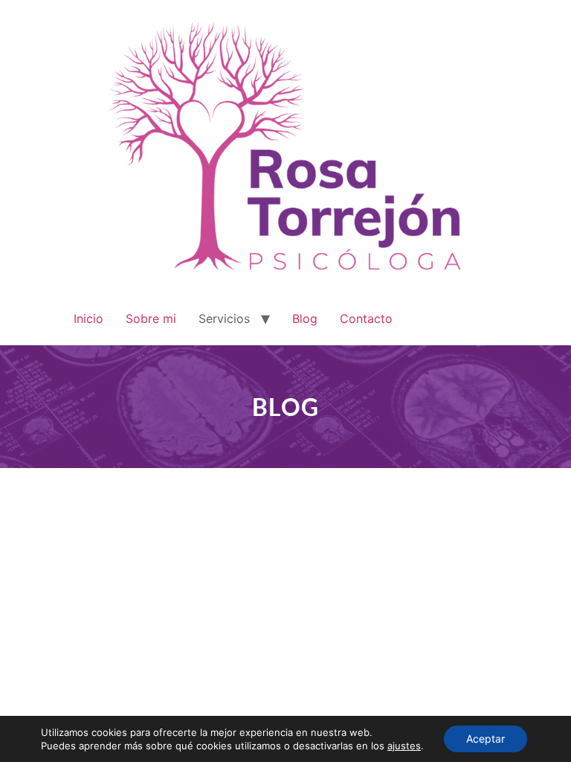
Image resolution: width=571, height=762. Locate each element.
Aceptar (485, 738)
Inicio (88, 318)
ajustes (404, 746)
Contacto (366, 318)
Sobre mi (151, 318)
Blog (304, 318)
